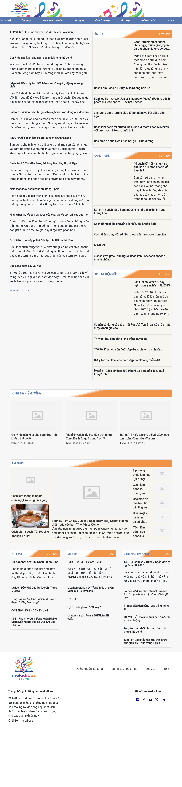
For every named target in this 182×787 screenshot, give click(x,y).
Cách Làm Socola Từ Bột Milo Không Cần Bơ (122, 88)
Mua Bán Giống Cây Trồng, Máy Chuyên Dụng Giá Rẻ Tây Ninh (90, 589)
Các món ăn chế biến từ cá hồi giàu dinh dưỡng (123, 141)
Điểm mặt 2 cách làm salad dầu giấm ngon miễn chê (140, 521)
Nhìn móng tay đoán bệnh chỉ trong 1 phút (34, 189)
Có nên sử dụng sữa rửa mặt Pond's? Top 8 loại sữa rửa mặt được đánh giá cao (132, 326)
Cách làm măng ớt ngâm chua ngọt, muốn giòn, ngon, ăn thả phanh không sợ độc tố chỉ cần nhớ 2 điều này (151, 45)
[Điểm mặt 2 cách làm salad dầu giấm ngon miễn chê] (162, 516)
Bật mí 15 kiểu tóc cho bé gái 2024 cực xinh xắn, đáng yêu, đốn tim (49, 112)
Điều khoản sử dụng (90, 668)
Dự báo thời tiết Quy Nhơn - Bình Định (34, 562)
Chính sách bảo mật (124, 668)
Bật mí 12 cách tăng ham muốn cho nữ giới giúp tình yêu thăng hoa (129, 211)
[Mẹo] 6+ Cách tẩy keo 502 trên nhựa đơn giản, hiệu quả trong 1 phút (129, 372)
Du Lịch (17, 554)
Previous (12, 426)
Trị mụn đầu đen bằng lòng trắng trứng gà (120, 338)
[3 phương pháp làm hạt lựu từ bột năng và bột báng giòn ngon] (162, 473)
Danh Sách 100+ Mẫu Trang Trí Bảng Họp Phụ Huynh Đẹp (43, 163)
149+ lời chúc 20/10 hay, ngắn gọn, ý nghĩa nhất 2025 (152, 283)
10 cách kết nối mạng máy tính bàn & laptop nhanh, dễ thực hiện (151, 167)
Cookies (150, 668)
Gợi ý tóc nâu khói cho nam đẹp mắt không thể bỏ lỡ (41, 57)
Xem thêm (164, 34)
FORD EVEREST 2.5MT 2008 (85, 562)
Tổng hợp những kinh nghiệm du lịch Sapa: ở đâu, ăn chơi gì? (32, 600)
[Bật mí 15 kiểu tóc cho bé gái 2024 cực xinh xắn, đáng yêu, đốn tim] (145, 416)
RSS (166, 668)
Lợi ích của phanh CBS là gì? (84, 607)
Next (169, 426)
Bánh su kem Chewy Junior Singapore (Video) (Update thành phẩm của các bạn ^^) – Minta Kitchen (132, 100)
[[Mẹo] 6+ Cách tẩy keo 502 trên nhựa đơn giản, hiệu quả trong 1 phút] (91, 416)
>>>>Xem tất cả (19, 290)
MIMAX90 (100, 245)
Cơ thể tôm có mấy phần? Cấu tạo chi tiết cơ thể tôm (41, 240)
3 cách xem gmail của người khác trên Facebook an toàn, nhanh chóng (130, 257)
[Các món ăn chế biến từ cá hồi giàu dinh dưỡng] (162, 502)
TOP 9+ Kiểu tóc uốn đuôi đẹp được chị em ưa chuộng (42, 32)
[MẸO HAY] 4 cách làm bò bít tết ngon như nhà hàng (40, 137)
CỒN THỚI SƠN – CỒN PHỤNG (29, 610)
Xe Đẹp (72, 554)
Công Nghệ (102, 155)
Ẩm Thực (100, 34)
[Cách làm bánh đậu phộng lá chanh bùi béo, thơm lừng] (162, 530)
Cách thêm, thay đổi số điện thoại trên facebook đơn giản (130, 234)
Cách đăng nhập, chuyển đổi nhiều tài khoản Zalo (125, 223)
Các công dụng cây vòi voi (25, 265)
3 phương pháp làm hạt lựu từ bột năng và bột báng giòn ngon (129, 114)
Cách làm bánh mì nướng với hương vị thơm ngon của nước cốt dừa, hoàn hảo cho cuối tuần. (131, 128)
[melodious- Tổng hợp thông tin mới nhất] (21, 8)
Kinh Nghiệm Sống (106, 274)
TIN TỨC (72, 599)
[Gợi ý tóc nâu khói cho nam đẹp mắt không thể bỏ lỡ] (36, 416)
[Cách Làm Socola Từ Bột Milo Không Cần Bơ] (30, 516)
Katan (14, 443)
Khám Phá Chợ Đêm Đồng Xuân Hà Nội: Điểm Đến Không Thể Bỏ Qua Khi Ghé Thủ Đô (34, 622)
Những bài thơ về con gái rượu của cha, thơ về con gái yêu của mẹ (49, 214)
